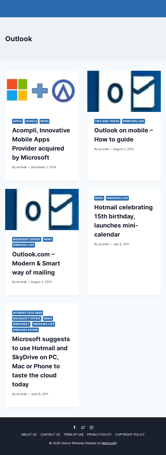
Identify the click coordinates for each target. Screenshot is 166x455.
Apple (17, 121)
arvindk (21, 167)
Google (31, 121)
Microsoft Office (26, 239)
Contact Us (50, 434)
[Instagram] (91, 427)
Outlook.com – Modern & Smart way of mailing (36, 263)
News (44, 121)
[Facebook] (74, 427)
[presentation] (42, 91)
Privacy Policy (99, 434)
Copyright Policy (130, 434)
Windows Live (133, 121)
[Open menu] (157, 8)
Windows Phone (25, 329)
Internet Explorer (27, 312)
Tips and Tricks (107, 121)
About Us (29, 434)
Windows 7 (21, 324)
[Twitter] (83, 427)
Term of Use (74, 434)
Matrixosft (109, 443)
